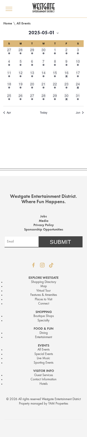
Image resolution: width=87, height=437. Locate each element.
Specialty (43, 320)
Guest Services (43, 375)
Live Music (43, 358)
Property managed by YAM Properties (43, 403)
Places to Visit (43, 299)
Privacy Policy (43, 225)
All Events (24, 23)
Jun (78, 112)
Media (43, 221)
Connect (43, 303)
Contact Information (43, 379)
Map (43, 286)
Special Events (43, 354)
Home (7, 23)
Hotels (43, 384)
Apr (9, 112)
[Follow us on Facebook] (33, 265)
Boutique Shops (43, 316)
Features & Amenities (43, 295)
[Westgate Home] (43, 7)
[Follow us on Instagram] (42, 265)
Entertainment (43, 337)
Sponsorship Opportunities (43, 229)
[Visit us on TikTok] (51, 265)
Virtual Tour (43, 291)
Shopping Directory (43, 282)
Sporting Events (43, 363)
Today (43, 112)
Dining (43, 333)
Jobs (43, 216)
